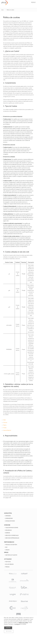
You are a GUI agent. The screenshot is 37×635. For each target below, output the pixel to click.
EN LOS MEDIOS (9, 564)
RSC (6, 547)
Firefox (4, 427)
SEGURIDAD (8, 530)
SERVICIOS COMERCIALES (11, 535)
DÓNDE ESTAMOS (10, 521)
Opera (4, 425)
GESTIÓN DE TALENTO (11, 555)
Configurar (17, 624)
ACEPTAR (8, 627)
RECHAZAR (8, 631)
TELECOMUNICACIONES (11, 527)
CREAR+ (7, 550)
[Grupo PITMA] (4, 2)
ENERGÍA (7, 533)
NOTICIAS (8, 561)
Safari (4, 420)
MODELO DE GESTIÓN (11, 544)
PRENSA (7, 567)
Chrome (5, 422)
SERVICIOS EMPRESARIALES (12, 538)
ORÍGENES (8, 516)
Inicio (2, 10)
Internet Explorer (7, 430)
